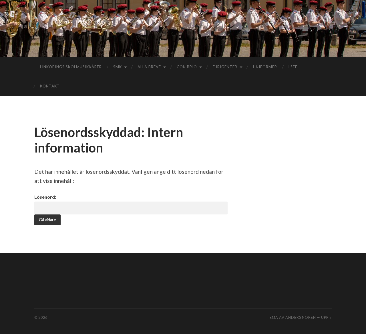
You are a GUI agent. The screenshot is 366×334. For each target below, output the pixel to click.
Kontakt (50, 86)
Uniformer (265, 67)
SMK (117, 67)
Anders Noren (300, 317)
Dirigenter (225, 67)
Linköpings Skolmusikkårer (71, 67)
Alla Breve (149, 67)
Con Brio (187, 67)
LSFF (293, 67)
